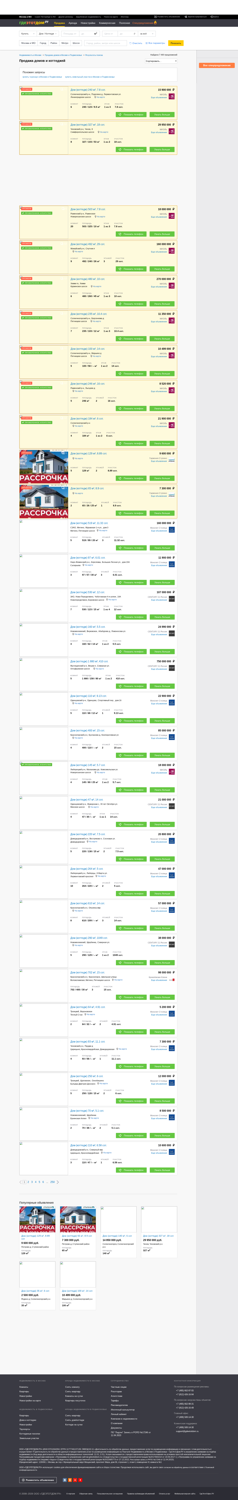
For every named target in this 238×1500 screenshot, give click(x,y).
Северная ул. (103, 666)
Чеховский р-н (77, 129)
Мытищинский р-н (78, 666)
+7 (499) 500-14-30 (185, 1417)
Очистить (137, 43)
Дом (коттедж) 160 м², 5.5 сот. (87, 626)
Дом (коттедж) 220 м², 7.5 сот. (87, 834)
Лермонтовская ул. (112, 94)
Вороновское (86, 1011)
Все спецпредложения (217, 65)
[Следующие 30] (58, 1182)
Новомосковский (77, 631)
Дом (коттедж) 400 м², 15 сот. (87, 730)
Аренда (73, 23)
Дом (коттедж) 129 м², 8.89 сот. (89, 453)
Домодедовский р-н (79, 839)
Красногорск (94, 977)
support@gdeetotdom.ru (187, 1431)
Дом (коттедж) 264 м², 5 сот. (86, 868)
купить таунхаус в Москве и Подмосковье (42, 77)
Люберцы (91, 873)
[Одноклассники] (70, 1480)
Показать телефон (133, 114)
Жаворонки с (93, 804)
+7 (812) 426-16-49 (185, 1408)
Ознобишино (98, 1081)
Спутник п (90, 248)
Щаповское (85, 1081)
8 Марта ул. (102, 873)
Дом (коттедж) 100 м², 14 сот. (88, 348)
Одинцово (91, 700)
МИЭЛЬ (163, 94)
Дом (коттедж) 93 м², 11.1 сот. (87, 1041)
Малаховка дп (93, 769)
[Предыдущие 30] (20, 1182)
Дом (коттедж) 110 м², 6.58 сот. (88, 1145)
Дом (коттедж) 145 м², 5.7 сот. (87, 765)
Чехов (87, 129)
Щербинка (91, 942)
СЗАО (73, 527)
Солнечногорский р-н (80, 94)
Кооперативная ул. (110, 735)
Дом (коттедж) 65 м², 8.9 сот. (87, 488)
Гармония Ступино (158, 458)
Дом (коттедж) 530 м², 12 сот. (87, 592)
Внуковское (92, 631)
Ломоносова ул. (118, 631)
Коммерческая (107, 23)
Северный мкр (96, 1150)
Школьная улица (109, 977)
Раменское (90, 214)
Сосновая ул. (109, 839)
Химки (82, 283)
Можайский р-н (77, 248)
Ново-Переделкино (84, 597)
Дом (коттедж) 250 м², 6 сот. (86, 1076)
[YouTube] (75, 1480)
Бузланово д (94, 735)
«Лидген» (53, 1460)
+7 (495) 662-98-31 (185, 1404)
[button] (65, 103)
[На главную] (35, 23)
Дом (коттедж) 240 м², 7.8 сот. (88, 89)
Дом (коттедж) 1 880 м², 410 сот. (89, 661)
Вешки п (92, 666)
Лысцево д (90, 388)
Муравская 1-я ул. (93, 527)
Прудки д (89, 1046)
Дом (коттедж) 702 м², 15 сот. (87, 972)
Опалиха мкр (95, 908)
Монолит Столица (158, 528)
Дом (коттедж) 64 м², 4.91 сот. (87, 1007)
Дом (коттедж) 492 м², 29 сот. (88, 244)
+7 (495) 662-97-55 (185, 1390)
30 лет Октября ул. (109, 804)
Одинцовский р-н (78, 700)
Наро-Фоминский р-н (80, 562)
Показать (176, 43)
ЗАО (72, 597)
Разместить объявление (40, 1480)
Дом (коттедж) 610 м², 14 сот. (87, 903)
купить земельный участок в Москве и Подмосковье (90, 77)
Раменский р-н (77, 214)
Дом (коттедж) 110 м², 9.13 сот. (88, 696)
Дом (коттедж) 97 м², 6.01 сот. (87, 557)
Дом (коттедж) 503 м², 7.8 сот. (88, 209)
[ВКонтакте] (65, 1480)
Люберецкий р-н (77, 769)
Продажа (59, 23)
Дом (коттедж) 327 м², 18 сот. (88, 124)
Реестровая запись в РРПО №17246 (145, 1460)
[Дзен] (80, 1480)
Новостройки (88, 23)
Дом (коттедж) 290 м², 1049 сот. (89, 938)
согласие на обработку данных (176, 1467)
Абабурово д (104, 631)
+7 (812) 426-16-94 (185, 1394)
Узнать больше (162, 114)
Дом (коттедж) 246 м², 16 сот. (88, 383)
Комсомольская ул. (109, 769)
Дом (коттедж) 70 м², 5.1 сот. (87, 1110)
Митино (80, 527)
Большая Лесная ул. (111, 562)
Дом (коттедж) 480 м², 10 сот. (88, 279)
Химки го (75, 283)
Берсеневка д (97, 318)
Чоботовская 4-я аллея (105, 597)
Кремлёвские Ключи (158, 977)
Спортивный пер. (106, 700)
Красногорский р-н (78, 735)
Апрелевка (96, 562)
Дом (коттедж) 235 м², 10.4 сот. (89, 314)
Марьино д (96, 353)
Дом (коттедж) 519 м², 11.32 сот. (89, 523)
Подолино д (96, 94)
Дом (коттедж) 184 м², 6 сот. (87, 418)
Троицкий (74, 1011)
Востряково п (96, 839)
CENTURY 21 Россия (157, 597)
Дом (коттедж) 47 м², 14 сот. (86, 799)
